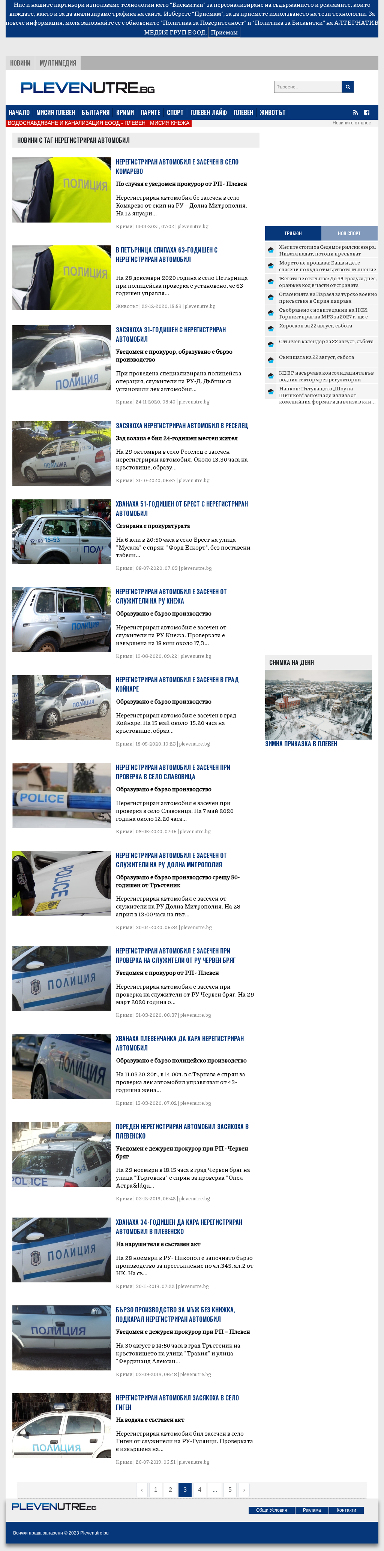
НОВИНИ (20, 62)
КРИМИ (125, 112)
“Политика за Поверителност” (203, 22)
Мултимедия (58, 62)
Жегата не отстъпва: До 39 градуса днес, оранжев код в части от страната (328, 281)
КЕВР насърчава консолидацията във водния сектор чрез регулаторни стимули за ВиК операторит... (326, 379)
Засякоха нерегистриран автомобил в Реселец (182, 425)
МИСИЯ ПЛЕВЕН (55, 112)
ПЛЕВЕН (243, 112)
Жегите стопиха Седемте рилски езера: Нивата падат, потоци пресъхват (327, 250)
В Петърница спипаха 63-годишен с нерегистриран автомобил (167, 254)
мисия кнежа (169, 123)
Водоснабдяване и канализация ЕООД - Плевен (77, 123)
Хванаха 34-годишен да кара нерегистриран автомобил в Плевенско (179, 1227)
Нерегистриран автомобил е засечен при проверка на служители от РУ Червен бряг (176, 955)
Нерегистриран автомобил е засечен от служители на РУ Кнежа (171, 596)
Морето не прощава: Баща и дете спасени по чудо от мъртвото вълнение (327, 265)
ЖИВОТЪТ (273, 112)
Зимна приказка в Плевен (301, 744)
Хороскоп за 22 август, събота (315, 325)
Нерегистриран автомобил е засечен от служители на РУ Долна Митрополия (171, 860)
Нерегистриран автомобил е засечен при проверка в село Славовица (173, 772)
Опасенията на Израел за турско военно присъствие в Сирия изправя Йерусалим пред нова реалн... (328, 300)
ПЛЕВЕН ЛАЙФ (208, 112)
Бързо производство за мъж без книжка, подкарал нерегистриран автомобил (175, 1314)
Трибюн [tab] (293, 233)
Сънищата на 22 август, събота (316, 356)
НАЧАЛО (19, 112)
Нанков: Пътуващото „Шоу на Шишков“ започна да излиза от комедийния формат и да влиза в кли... (327, 394)
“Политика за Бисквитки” (288, 22)
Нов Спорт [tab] (349, 233)
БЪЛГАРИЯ (96, 112)
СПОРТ (175, 112)
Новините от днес (352, 123)
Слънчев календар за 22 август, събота (326, 341)
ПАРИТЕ (150, 112)
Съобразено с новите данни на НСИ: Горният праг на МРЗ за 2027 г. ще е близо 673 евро (324, 316)
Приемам (224, 32)
